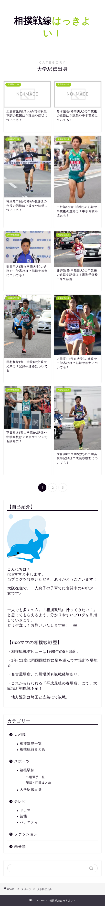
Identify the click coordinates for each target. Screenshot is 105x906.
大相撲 (20, 734)
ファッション (26, 834)
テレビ (20, 801)
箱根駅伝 (27, 770)
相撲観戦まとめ (32, 749)
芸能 (23, 816)
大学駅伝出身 (31, 789)
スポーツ (22, 761)
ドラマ (25, 810)
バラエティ (29, 822)
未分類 (20, 846)
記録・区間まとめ (38, 782)
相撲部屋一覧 (31, 743)
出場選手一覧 (35, 777)
